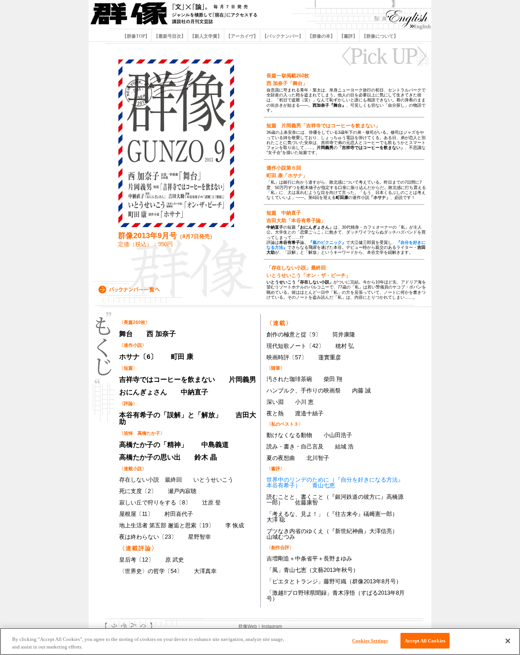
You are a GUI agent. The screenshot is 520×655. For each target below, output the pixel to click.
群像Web (247, 626)
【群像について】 (379, 36)
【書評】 (348, 36)
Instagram (272, 626)
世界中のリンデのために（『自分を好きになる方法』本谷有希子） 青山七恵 (335, 482)
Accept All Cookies (425, 641)
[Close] (507, 641)
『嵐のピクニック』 (327, 242)
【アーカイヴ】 (242, 36)
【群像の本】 (321, 36)
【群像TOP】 (136, 36)
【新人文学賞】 (206, 36)
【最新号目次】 (170, 36)
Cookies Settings (370, 641)
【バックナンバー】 (283, 36)
